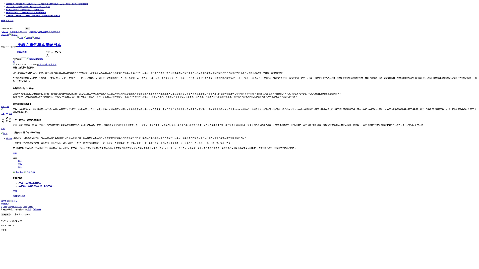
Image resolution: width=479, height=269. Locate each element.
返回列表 (5, 35)
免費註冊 (9, 21)
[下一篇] (36, 38)
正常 (57, 52)
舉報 (23, 196)
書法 (20, 167)
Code (25, 207)
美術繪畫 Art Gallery (18, 32)
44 (7, 113)
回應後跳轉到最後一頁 (22, 214)
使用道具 (17, 196)
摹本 (20, 161)
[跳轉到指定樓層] (35, 59)
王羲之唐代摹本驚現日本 (49, 32)
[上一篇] (28, 38)
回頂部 (4, 230)
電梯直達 (17, 59)
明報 (15, 153)
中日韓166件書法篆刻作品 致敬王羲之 (36, 186)
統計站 (26, 13)
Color (5, 207)
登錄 (3, 21)
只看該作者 (43, 65)
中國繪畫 (33, 32)
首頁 (47, 4)
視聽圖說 (25, 10)
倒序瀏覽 (53, 65)
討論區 (28, 7)
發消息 (9, 138)
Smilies (30, 207)
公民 (3, 129)
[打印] (20, 38)
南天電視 (33, 16)
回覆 (15, 191)
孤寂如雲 (5, 107)
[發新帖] (13, 35)
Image (10, 207)
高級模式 (5, 204)
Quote (19, 207)
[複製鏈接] (22, 52)
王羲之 (21, 164)
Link (15, 207)
